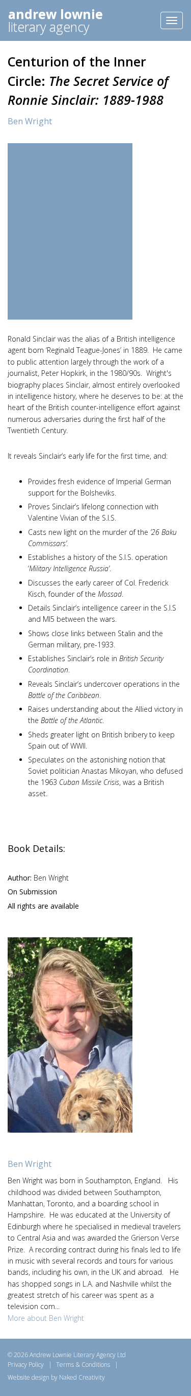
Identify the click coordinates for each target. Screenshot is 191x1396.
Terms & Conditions (83, 1364)
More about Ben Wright (46, 1318)
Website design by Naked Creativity (56, 1377)
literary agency (55, 20)
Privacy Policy (26, 1364)
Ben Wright (30, 121)
